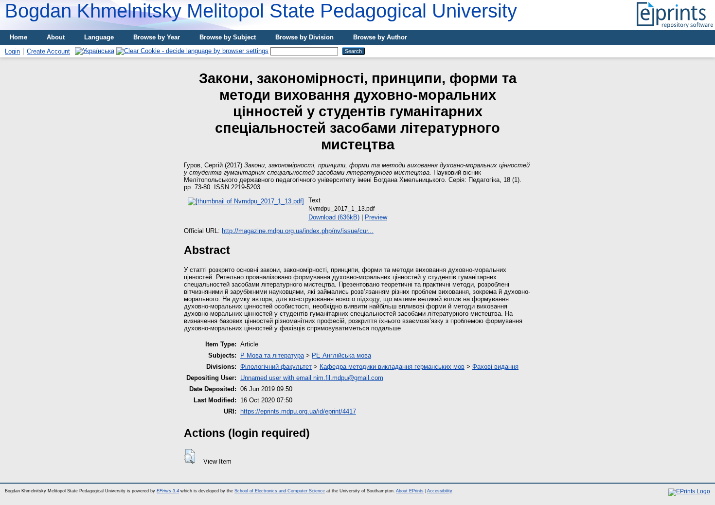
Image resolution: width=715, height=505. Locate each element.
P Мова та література (272, 355)
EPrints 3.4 (168, 490)
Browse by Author (380, 37)
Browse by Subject (227, 37)
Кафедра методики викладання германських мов (392, 366)
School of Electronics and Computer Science (279, 490)
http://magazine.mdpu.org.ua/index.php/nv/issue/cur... (298, 230)
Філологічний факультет (276, 366)
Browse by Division (304, 37)
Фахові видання (495, 366)
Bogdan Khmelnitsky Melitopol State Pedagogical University (261, 10)
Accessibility (439, 490)
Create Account (48, 51)
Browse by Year (156, 37)
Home (18, 37)
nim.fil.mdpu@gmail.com (348, 377)
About (56, 37)
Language (99, 37)
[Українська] (94, 50)
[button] (189, 456)
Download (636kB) (333, 217)
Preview (376, 217)
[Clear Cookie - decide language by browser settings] (192, 50)
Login (12, 51)
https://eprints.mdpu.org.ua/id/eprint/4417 (298, 411)
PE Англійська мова (341, 355)
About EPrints (410, 490)
